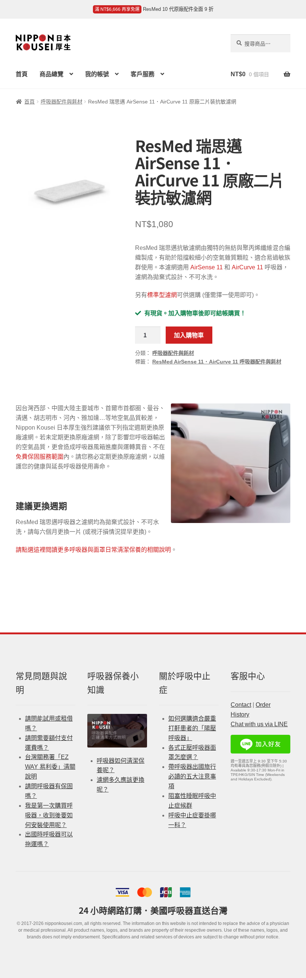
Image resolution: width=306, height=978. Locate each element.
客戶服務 (142, 74)
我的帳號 (97, 74)
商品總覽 (51, 74)
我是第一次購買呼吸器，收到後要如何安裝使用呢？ (49, 815)
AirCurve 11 (247, 267)
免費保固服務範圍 (39, 457)
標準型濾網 (162, 295)
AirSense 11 (206, 267)
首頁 (22, 74)
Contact (241, 705)
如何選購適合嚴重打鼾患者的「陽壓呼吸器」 (192, 728)
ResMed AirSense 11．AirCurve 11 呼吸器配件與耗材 (216, 362)
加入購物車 (189, 334)
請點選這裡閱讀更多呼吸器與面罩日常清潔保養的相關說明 (93, 550)
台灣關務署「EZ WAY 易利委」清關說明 (50, 767)
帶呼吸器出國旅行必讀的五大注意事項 (192, 776)
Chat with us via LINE (259, 724)
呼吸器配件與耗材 (61, 102)
